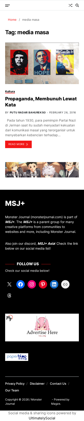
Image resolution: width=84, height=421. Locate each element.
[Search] (77, 5)
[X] (9, 284)
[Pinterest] (43, 284)
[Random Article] (70, 5)
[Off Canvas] (7, 6)
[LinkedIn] (54, 284)
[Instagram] (32, 284)
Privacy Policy (14, 383)
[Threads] (9, 295)
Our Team (12, 390)
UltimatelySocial (42, 418)
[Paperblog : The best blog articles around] (42, 357)
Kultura (10, 91)
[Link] (65, 284)
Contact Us (58, 383)
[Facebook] (20, 284)
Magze (55, 403)
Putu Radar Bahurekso (28, 112)
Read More (16, 144)
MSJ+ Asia (46, 243)
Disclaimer (37, 383)
